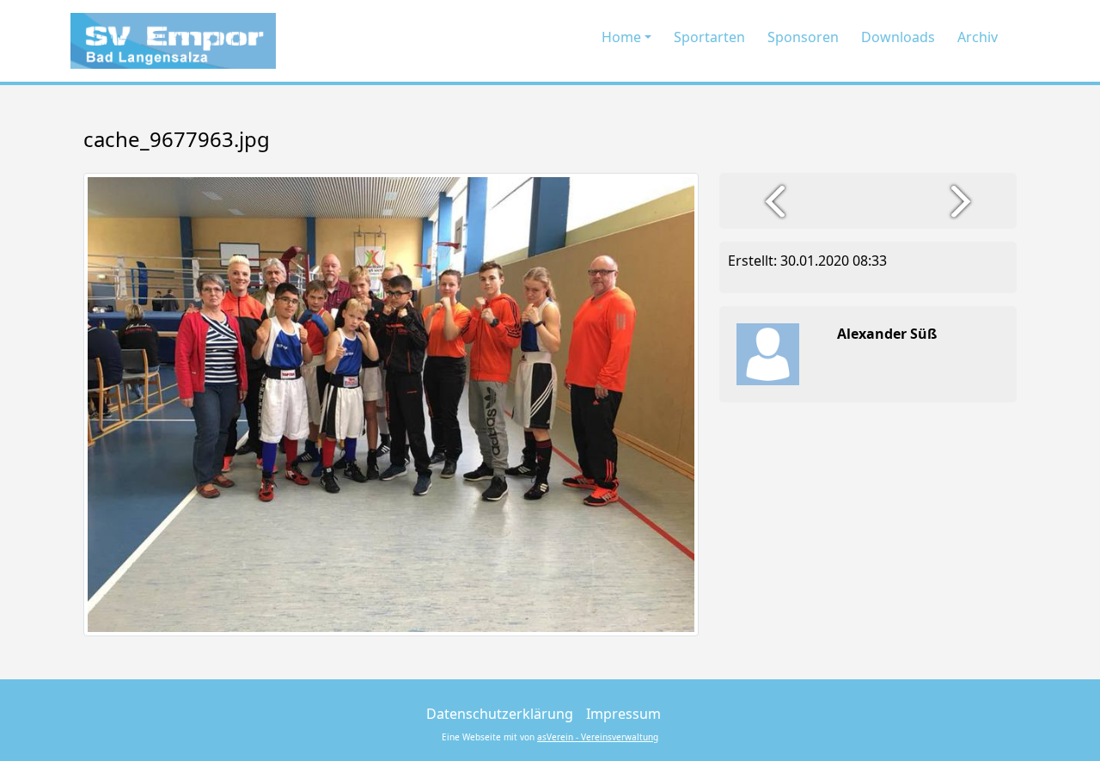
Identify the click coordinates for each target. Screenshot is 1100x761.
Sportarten (709, 37)
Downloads (898, 37)
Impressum (623, 713)
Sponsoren (803, 37)
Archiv (977, 37)
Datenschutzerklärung (499, 713)
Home (621, 37)
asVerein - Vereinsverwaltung (597, 737)
